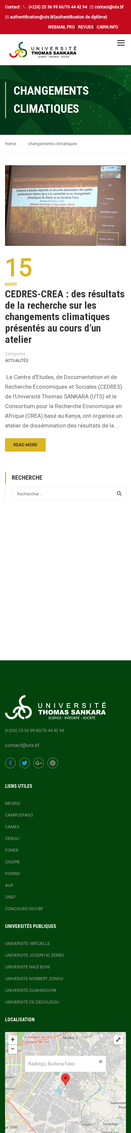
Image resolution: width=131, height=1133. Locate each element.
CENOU (12, 838)
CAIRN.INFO (107, 27)
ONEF (10, 897)
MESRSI (12, 803)
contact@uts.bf (109, 7)
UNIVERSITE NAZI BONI (27, 966)
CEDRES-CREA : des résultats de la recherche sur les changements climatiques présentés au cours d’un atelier (65, 316)
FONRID (12, 873)
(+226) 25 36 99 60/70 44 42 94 (58, 7)
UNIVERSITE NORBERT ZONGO (34, 978)
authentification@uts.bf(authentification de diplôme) (58, 17)
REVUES (85, 27)
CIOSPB (12, 861)
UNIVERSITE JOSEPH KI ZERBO (34, 955)
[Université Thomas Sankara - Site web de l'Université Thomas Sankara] (43, 51)
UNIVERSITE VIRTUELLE (27, 943)
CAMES (12, 826)
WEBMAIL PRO (61, 27)
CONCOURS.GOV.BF (24, 908)
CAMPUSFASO (19, 815)
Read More (25, 444)
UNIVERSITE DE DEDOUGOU (32, 1002)
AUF (9, 885)
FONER (11, 850)
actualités (16, 360)
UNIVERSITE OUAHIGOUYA (30, 990)
